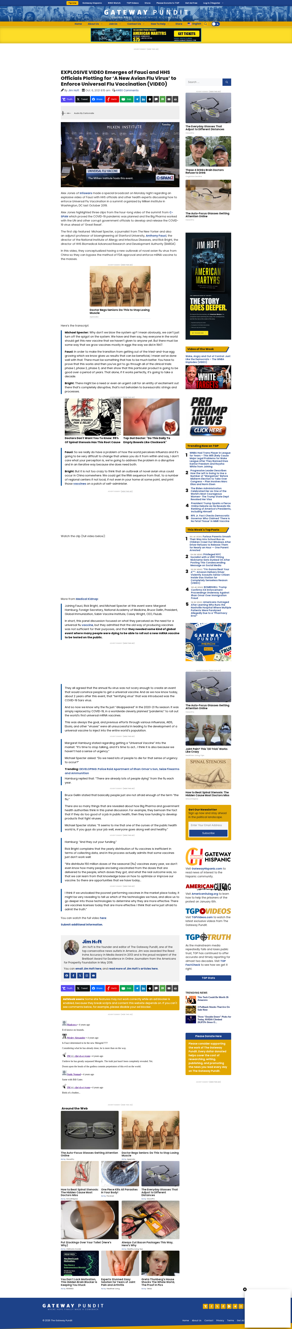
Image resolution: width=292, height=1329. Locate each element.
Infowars (86, 193)
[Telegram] (235, 1306)
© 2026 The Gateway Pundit (57, 1320)
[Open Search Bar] (205, 23)
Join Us (113, 23)
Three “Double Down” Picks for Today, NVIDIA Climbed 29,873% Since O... (214, 1019)
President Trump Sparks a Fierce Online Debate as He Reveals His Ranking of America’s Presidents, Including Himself (211, 507)
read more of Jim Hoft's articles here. (133, 968)
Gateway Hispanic (92, 3)
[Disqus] (120, 1057)
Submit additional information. (82, 924)
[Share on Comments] (156, 99)
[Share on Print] (175, 99)
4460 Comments (127, 90)
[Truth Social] (205, 1306)
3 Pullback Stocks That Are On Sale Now (214, 1008)
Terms (230, 1320)
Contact (208, 1320)
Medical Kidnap (87, 599)
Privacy (220, 1320)
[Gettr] (211, 1306)
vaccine (87, 625)
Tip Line (72, 3)
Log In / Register (211, 3)
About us (196, 1320)
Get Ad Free (191, 3)
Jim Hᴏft (92, 941)
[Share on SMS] (162, 99)
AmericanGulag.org (205, 894)
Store (147, 3)
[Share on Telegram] (137, 99)
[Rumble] (229, 1306)
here (103, 918)
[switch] (216, 24)
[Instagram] (240, 1306)
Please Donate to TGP (167, 3)
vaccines (79, 484)
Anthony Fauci (156, 236)
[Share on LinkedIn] (143, 99)
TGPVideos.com (202, 917)
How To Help (158, 23)
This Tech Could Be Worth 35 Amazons (213, 998)
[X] (217, 1306)
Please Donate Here (208, 1036)
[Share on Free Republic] (150, 99)
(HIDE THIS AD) (152, 49)
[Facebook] (223, 1306)
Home (78, 23)
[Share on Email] (169, 99)
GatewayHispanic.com (207, 868)
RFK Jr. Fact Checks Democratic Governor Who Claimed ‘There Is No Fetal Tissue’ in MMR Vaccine (210, 518)
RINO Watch (114, 3)
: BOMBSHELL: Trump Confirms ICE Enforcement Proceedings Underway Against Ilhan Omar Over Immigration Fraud (210, 593)
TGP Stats (208, 978)
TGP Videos (133, 3)
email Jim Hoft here (88, 968)
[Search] (226, 82)
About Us (93, 23)
